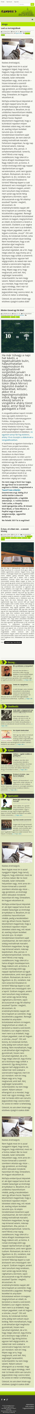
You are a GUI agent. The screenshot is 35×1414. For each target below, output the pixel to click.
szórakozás (13, 537)
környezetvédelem (5, 317)
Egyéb (17, 33)
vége (29, 537)
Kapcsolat (16, 2)
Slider (20, 33)
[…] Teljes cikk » (27, 680)
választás (24, 537)
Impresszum (9, 2)
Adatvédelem (30, 1404)
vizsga (2, 35)
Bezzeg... (18, 536)
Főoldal (2, 2)
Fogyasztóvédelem (28, 1408)
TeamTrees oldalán (11, 490)
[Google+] (7, 1400)
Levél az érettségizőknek (10, 28)
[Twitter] (5, 1400)
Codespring (12, 1412)
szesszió (13, 317)
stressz (3, 537)
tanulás (19, 537)
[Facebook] (2, 1400)
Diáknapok (29, 536)
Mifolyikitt (18, 315)
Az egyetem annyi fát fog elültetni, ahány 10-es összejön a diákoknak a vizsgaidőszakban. (17, 436)
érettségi (27, 33)
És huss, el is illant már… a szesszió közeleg (15, 530)
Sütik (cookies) (29, 1406)
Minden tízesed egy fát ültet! (12, 310)
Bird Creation (13, 1411)
